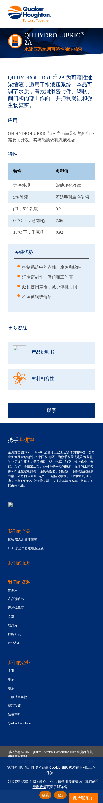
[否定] (96, 780)
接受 (45, 795)
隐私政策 (39, 787)
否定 (60, 795)
